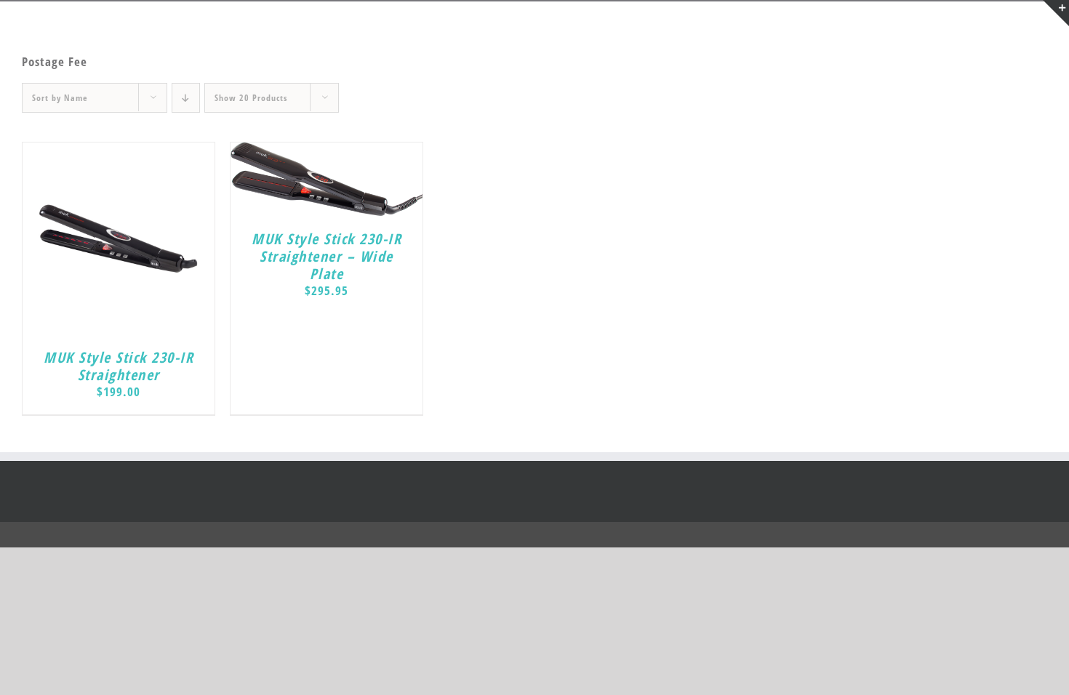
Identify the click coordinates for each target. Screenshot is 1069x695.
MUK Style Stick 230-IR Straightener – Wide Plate (326, 256)
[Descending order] (186, 98)
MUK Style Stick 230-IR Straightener (118, 366)
